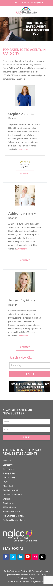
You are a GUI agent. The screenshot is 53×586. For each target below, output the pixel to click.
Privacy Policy (9, 473)
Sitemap (6, 499)
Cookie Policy (9, 478)
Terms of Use (9, 469)
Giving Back (8, 486)
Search (30, 374)
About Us (7, 461)
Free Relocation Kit (11, 490)
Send (26, 437)
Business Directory (11, 512)
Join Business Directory (13, 516)
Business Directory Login (14, 520)
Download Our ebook (12, 495)
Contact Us (8, 465)
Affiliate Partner (10, 507)
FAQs (5, 482)
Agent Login (8, 503)
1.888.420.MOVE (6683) (32, 3)
